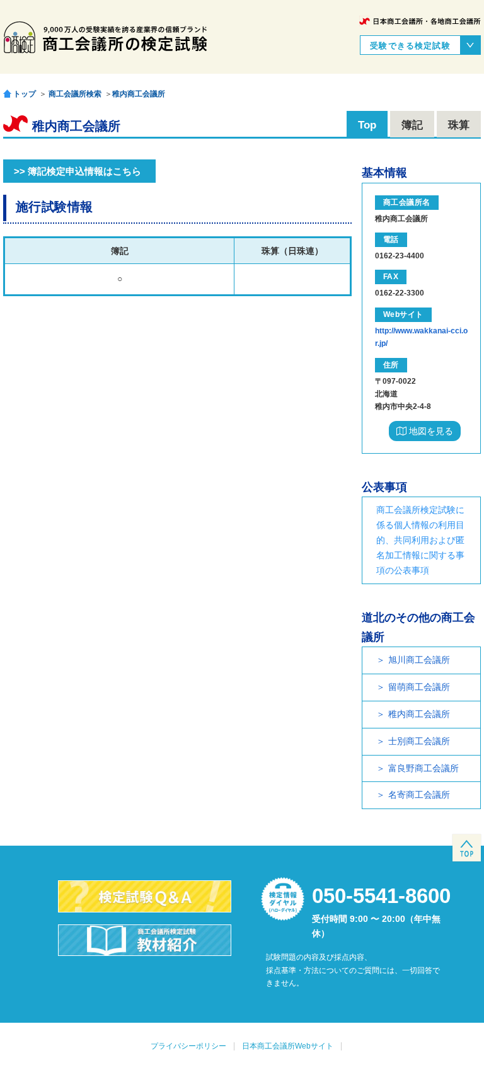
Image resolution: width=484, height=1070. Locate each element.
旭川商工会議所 (419, 660)
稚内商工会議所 (138, 93)
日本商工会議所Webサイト (287, 1046)
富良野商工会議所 (423, 768)
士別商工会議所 (419, 741)
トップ (24, 93)
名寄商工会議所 (419, 795)
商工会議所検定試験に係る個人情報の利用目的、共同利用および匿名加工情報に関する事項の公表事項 (420, 540)
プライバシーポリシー (188, 1046)
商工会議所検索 (75, 93)
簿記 (412, 125)
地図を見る (429, 431)
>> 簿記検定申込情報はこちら (77, 171)
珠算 (459, 125)
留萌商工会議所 (419, 687)
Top (367, 125)
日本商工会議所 (420, 21)
